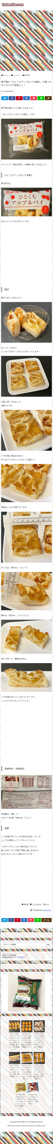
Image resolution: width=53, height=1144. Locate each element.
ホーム (5, 75)
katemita (47, 910)
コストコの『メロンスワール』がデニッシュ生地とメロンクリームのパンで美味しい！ (26, 1072)
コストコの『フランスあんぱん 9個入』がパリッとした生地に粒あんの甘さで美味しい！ (26, 1040)
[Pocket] (33, 98)
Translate (21, 957)
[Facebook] (12, 98)
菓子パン (46, 904)
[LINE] (41, 98)
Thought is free (40, 1126)
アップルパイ (37, 904)
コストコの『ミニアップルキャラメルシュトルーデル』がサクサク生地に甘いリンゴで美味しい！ (14, 1041)
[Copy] (48, 98)
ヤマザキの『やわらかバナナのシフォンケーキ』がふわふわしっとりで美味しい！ (20, 1101)
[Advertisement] (26, 39)
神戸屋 (27, 75)
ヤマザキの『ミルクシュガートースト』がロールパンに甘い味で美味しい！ (14, 1070)
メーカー (16, 75)
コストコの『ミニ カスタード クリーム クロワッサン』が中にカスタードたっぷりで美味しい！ (38, 1041)
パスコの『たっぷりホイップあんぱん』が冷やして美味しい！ (32, 1099)
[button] (6, 989)
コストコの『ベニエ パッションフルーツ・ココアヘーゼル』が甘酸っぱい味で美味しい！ (38, 1072)
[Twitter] (4, 98)
